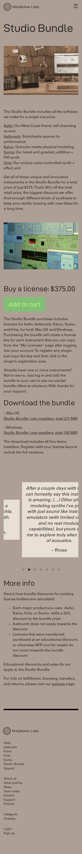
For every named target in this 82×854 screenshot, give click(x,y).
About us (10, 779)
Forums (9, 795)
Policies (9, 804)
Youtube (9, 819)
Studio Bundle (14, 764)
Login (8, 829)
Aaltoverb (12, 137)
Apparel (9, 768)
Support (9, 800)
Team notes (12, 791)
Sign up (9, 833)
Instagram (11, 814)
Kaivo (8, 147)
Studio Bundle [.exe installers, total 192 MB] (41, 433)
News (7, 787)
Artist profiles (13, 783)
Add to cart (24, 304)
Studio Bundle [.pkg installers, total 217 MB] (41, 419)
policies (58, 684)
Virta (8, 163)
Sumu (9, 152)
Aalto (8, 126)
